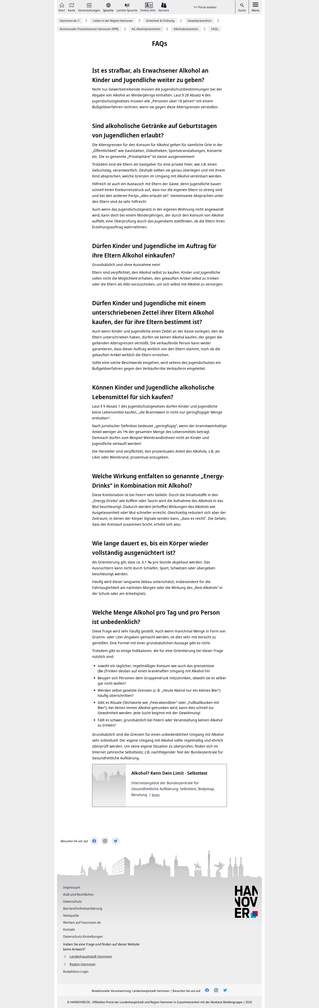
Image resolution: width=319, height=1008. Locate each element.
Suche (242, 10)
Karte (71, 10)
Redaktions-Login (76, 971)
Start (62, 10)
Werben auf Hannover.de (82, 922)
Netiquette (71, 915)
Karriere (163, 10)
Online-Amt (147, 10)
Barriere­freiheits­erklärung (82, 908)
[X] (116, 841)
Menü (255, 10)
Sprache (108, 10)
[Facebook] (94, 841)
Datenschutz (72, 901)
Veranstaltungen (89, 10)
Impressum (71, 887)
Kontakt (69, 929)
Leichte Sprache (126, 10)
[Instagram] (105, 841)
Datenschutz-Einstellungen (83, 936)
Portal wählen (207, 7)
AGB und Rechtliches (78, 894)
